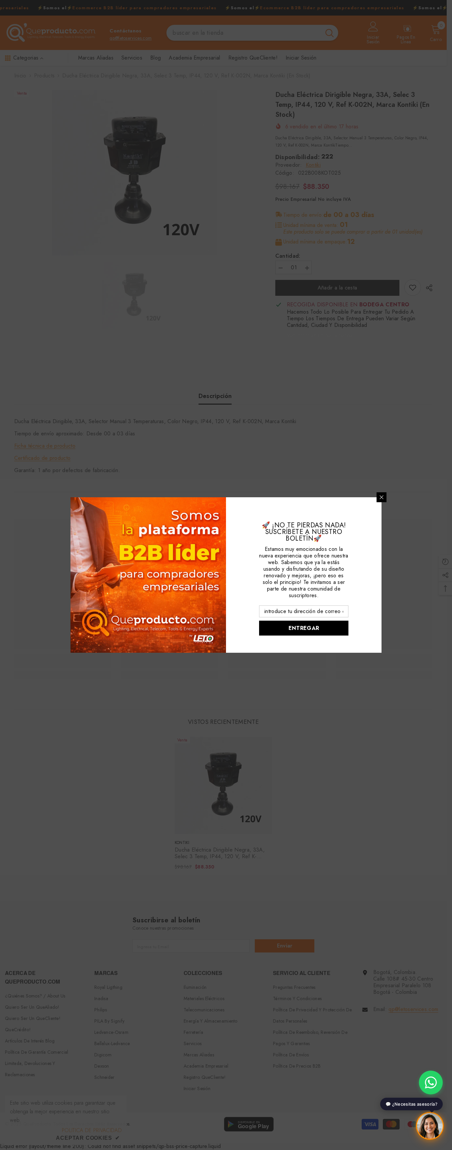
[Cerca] (381, 497)
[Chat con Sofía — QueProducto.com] (430, 1128)
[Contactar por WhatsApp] (431, 1082)
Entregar (304, 628)
